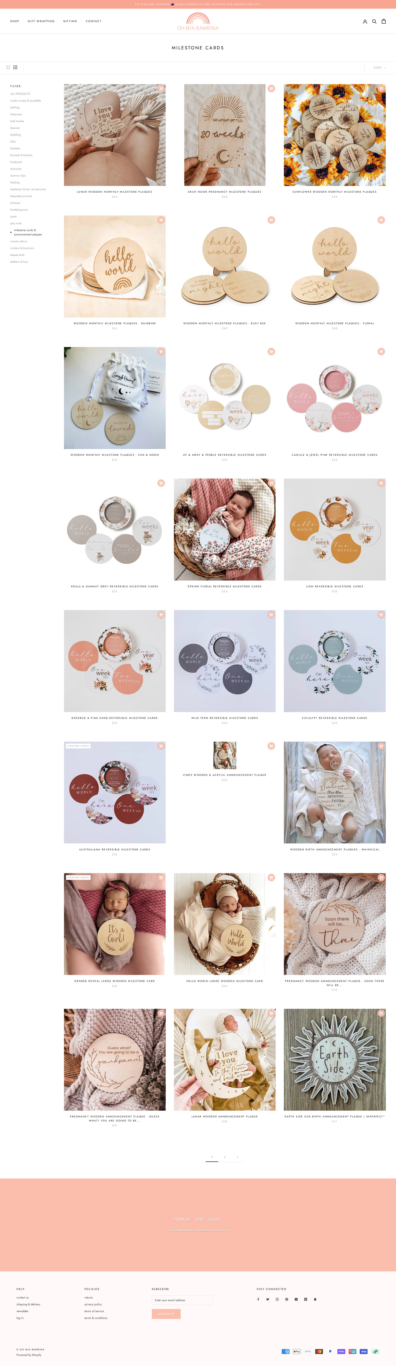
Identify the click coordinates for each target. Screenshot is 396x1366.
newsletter (22, 1311)
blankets (15, 148)
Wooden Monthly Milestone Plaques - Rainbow (115, 323)
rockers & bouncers (22, 248)
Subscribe (166, 1314)
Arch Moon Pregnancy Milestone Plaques (225, 192)
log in (20, 1318)
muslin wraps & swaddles (25, 101)
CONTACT (93, 21)
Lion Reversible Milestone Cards (334, 586)
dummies (15, 169)
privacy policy (93, 1304)
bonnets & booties (21, 155)
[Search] (374, 21)
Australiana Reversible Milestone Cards (114, 849)
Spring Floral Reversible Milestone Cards (225, 586)
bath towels (17, 121)
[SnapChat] (315, 1299)
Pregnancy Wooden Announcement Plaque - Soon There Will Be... (335, 983)
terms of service (94, 1311)
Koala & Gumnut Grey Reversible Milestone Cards (114, 586)
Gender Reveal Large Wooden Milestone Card (114, 981)
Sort (379, 68)
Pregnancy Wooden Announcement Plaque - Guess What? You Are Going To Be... (115, 1119)
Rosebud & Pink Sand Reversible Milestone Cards (115, 718)
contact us (22, 1297)
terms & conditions (96, 1318)
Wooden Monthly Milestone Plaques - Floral (334, 323)
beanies (15, 128)
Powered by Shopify (28, 1355)
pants (13, 216)
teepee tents (17, 255)
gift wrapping (41, 21)
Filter (15, 86)
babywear (16, 114)
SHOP (14, 21)
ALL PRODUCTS (20, 94)
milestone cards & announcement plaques (28, 232)
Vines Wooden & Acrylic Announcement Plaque (225, 775)
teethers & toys (19, 262)
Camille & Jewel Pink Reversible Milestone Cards (335, 455)
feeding (15, 182)
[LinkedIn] (305, 1299)
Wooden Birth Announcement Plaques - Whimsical (334, 849)
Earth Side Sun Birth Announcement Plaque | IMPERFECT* (335, 1116)
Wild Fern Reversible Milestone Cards (224, 718)
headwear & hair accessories (28, 189)
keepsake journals (21, 196)
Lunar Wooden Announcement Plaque (225, 1116)
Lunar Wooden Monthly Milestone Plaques (114, 192)
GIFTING (70, 21)
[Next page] (237, 1157)
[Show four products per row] (15, 67)
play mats (16, 223)
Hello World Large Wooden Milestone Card (224, 981)
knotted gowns (19, 210)
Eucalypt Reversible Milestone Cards (334, 718)
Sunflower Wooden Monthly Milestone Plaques (335, 192)
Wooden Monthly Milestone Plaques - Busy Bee (224, 323)
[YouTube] (296, 1299)
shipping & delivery (28, 1304)
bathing (14, 107)
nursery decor (18, 241)
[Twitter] (267, 1299)
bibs (13, 141)
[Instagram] (277, 1299)
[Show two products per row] (8, 67)
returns (89, 1297)
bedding (15, 135)
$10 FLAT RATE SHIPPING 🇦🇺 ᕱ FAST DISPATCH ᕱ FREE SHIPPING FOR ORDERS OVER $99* (198, 4)
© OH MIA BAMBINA (30, 1349)
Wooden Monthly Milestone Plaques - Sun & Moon (115, 455)
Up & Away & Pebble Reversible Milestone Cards (224, 455)
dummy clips (18, 175)
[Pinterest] (286, 1299)
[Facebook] (258, 1299)
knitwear (15, 203)
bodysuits (16, 162)
